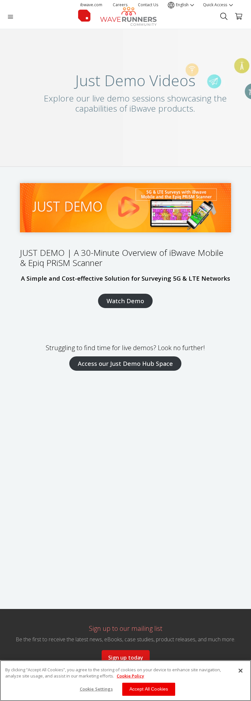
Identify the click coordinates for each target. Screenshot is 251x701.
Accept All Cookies (148, 689)
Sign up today (125, 657)
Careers (120, 5)
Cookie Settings (96, 689)
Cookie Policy (130, 676)
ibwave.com (91, 5)
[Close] (240, 670)
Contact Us (148, 5)
